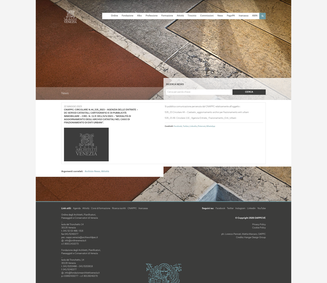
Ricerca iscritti (119, 208)
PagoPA (231, 16)
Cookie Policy (259, 228)
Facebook (178, 126)
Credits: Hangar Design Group (251, 237)
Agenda (77, 208)
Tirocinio (192, 16)
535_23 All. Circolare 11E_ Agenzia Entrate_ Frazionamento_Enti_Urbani (200, 118)
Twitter (186, 126)
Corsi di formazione (100, 208)
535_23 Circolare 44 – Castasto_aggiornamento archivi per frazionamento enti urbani (207, 112)
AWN (254, 16)
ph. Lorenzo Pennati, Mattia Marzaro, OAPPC (243, 234)
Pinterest (201, 126)
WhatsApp (210, 126)
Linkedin (193, 126)
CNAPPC (132, 208)
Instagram (240, 208)
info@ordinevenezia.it (75, 241)
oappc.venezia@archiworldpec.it (82, 237)
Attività (180, 16)
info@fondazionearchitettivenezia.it (82, 273)
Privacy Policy (259, 225)
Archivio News (92, 171)
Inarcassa (243, 16)
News (220, 16)
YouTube (261, 208)
